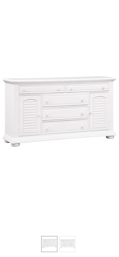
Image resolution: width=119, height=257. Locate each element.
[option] (49, 244)
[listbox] (59, 244)
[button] (59, 115)
